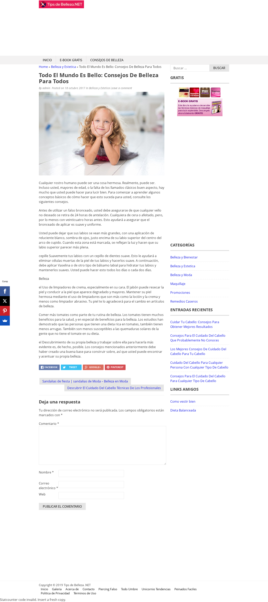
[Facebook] (5, 291)
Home (43, 67)
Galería (57, 589)
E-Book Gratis (71, 60)
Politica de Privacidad (55, 593)
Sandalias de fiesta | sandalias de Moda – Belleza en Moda (85, 381)
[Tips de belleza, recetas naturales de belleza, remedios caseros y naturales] (61, 7)
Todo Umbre (129, 589)
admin (46, 88)
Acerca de (72, 589)
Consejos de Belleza (106, 60)
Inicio (47, 60)
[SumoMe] (5, 321)
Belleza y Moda (181, 275)
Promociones (180, 292)
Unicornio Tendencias (156, 589)
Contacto (89, 589)
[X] (5, 301)
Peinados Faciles (185, 589)
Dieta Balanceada (183, 410)
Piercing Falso (107, 589)
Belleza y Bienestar (184, 257)
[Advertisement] (156, 27)
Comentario (49, 423)
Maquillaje (177, 284)
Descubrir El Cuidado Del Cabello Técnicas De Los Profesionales (114, 388)
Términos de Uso (85, 593)
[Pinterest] (5, 311)
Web (42, 494)
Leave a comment (122, 88)
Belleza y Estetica (63, 67)
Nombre (46, 472)
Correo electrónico (48, 485)
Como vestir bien (182, 401)
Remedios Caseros (184, 301)
